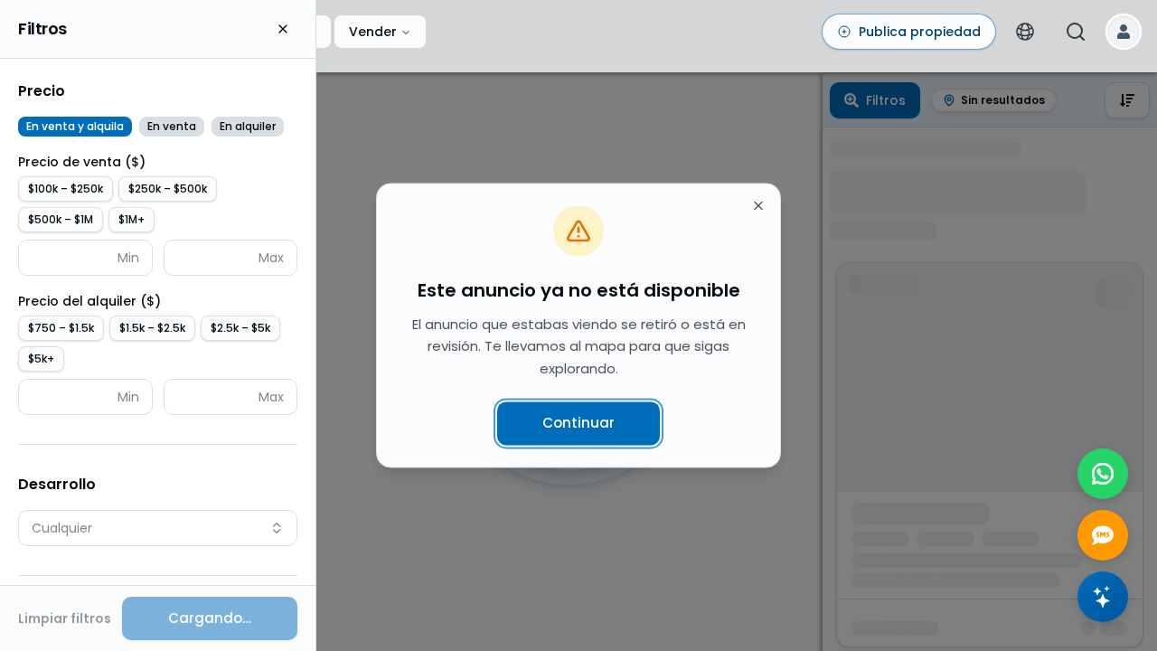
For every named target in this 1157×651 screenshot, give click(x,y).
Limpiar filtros (64, 618)
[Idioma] (1025, 31)
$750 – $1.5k (61, 327)
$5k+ (41, 358)
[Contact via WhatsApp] (1102, 473)
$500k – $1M (60, 219)
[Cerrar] (282, 28)
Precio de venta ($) (82, 162)
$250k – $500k (167, 188)
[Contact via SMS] (1102, 535)
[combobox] (157, 528)
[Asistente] (1102, 596)
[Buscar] (1075, 31)
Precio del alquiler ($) (89, 301)
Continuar (578, 422)
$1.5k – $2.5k (152, 327)
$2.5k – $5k (240, 327)
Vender (373, 32)
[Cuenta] (1124, 32)
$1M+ (131, 219)
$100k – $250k (65, 188)
